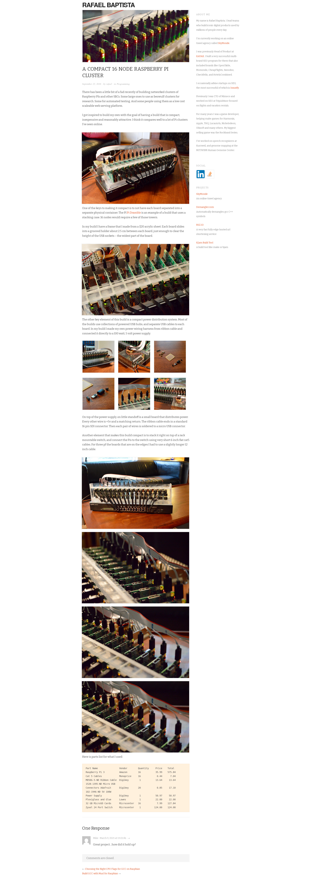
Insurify (234, 87)
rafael (109, 83)
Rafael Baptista (108, 4)
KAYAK (200, 56)
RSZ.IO (200, 224)
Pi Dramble (134, 212)
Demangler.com (205, 207)
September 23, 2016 (91, 83)
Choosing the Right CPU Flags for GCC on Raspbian (112, 869)
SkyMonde (223, 43)
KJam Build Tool (204, 242)
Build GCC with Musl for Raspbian (100, 873)
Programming (123, 83)
